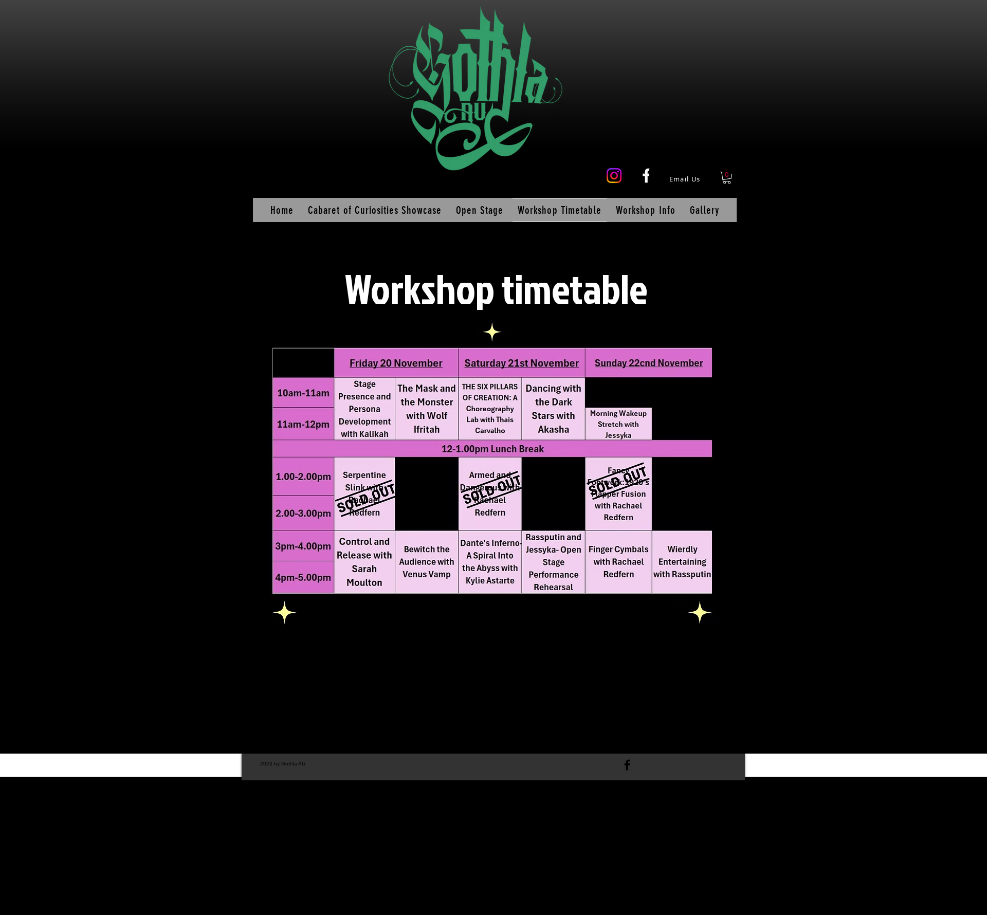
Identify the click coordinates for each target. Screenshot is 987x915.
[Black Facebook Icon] (627, 765)
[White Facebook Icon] (646, 175)
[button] (727, 178)
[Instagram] (614, 176)
